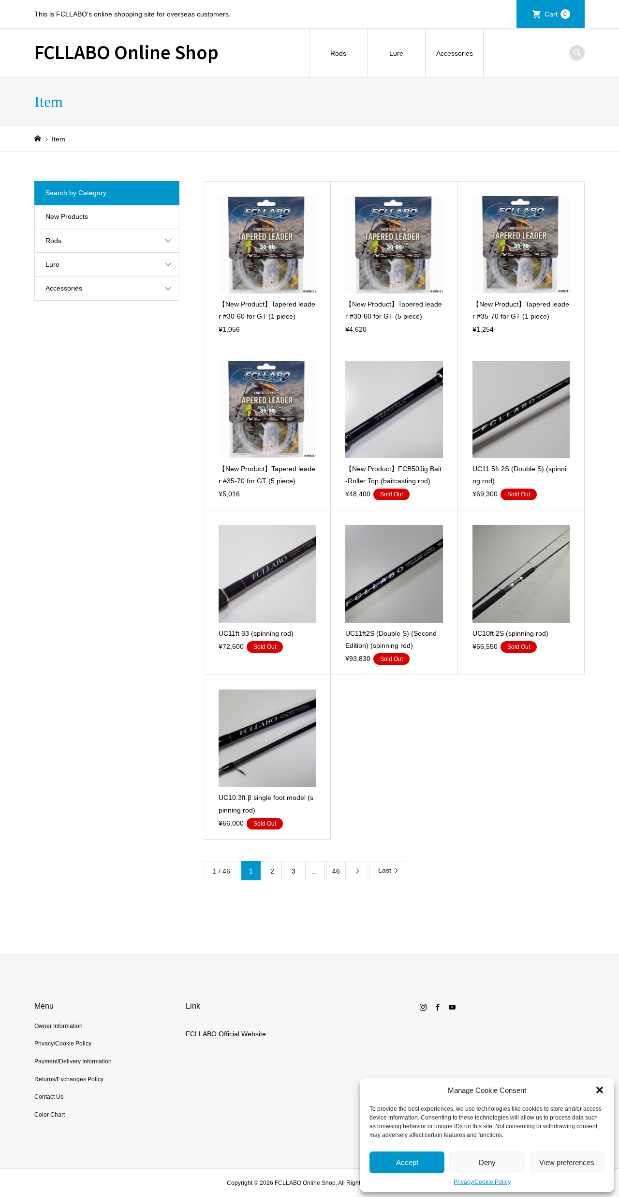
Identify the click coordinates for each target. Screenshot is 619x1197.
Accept (407, 1162)
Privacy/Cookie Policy (482, 1182)
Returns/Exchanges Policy (68, 1079)
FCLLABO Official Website (226, 1034)
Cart (556, 14)
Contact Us (48, 1096)
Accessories (454, 53)
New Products (66, 216)
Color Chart (49, 1114)
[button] (599, 1090)
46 (336, 871)
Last (384, 870)
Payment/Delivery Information (73, 1061)
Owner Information (58, 1026)
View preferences (566, 1162)
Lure (396, 53)
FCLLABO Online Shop (126, 51)
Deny (487, 1162)
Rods (338, 53)
